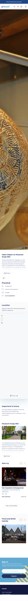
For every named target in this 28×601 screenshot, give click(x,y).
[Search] (14, 6)
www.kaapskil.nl (10, 295)
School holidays (6, 594)
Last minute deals (7, 592)
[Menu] (25, 7)
